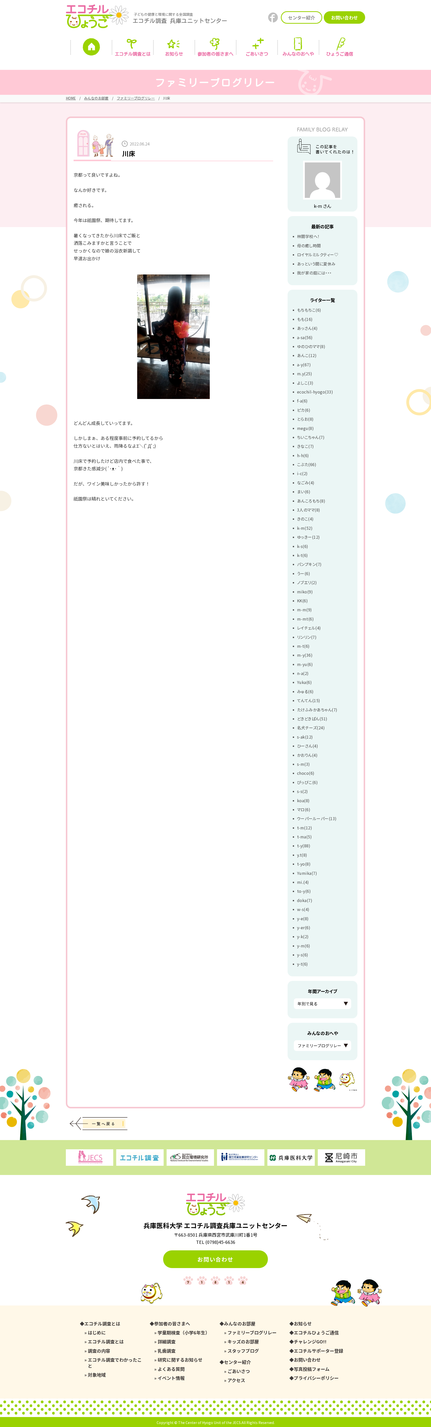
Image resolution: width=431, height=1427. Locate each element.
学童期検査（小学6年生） (184, 1332)
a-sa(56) (305, 337)
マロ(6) (303, 809)
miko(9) (305, 591)
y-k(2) (303, 936)
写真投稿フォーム (311, 1369)
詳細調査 (167, 1341)
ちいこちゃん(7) (310, 437)
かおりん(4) (307, 755)
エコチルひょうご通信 (316, 1332)
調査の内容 (99, 1351)
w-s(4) (303, 909)
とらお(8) (305, 419)
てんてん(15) (308, 700)
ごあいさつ (238, 1371)
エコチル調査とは (133, 54)
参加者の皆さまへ (215, 54)
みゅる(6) (305, 691)
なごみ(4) (306, 482)
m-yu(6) (305, 664)
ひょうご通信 (339, 54)
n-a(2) (303, 673)
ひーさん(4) (307, 746)
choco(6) (306, 773)
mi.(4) (303, 882)
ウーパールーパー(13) (317, 818)
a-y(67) (304, 364)
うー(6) (303, 573)
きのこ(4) (305, 518)
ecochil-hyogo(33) (315, 391)
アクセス (236, 1380)
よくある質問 (171, 1369)
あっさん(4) (307, 328)
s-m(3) (303, 764)
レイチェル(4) (309, 628)
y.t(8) (302, 855)
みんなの (298, 54)
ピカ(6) (303, 410)
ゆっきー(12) (308, 537)
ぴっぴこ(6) (307, 782)
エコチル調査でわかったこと (115, 1363)
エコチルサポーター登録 (318, 1351)
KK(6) (302, 600)
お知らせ (174, 54)
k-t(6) (302, 555)
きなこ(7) (305, 446)
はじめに (97, 1332)
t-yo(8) (304, 864)
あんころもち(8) (311, 501)
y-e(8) (303, 918)
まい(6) (303, 491)
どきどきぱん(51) (312, 718)
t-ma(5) (304, 836)
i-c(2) (302, 473)
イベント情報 (171, 1378)
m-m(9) (304, 609)
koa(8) (303, 800)
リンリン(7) (307, 637)
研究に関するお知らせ (180, 1360)
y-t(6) (302, 964)
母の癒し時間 (309, 245)
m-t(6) (303, 646)
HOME (71, 98)
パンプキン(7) (309, 564)
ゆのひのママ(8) (311, 346)
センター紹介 (301, 17)
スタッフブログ (243, 1351)
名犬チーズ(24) (311, 727)
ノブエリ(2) (307, 582)
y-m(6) (303, 945)
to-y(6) (304, 891)
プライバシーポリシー (316, 1378)
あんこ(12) (307, 355)
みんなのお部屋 (96, 98)
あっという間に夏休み (316, 263)
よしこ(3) (305, 383)
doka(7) (304, 900)
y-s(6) (302, 954)
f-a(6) (302, 400)
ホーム (91, 48)
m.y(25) (304, 373)
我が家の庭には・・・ (314, 272)
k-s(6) (302, 546)
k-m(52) (305, 528)
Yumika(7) (307, 873)
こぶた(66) (306, 464)
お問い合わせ (344, 17)
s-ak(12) (305, 737)
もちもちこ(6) (309, 310)
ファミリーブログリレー (136, 98)
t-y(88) (303, 845)
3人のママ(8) (308, 510)
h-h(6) (303, 455)
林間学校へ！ (308, 236)
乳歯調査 (167, 1351)
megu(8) (305, 428)
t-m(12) (304, 827)
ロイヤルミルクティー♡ (317, 254)
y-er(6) (303, 927)
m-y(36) (305, 655)
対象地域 (97, 1375)
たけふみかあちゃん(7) (317, 709)
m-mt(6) (305, 619)
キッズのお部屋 (243, 1341)
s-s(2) (302, 791)
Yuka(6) (304, 682)
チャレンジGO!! (310, 1341)
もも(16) (305, 319)
